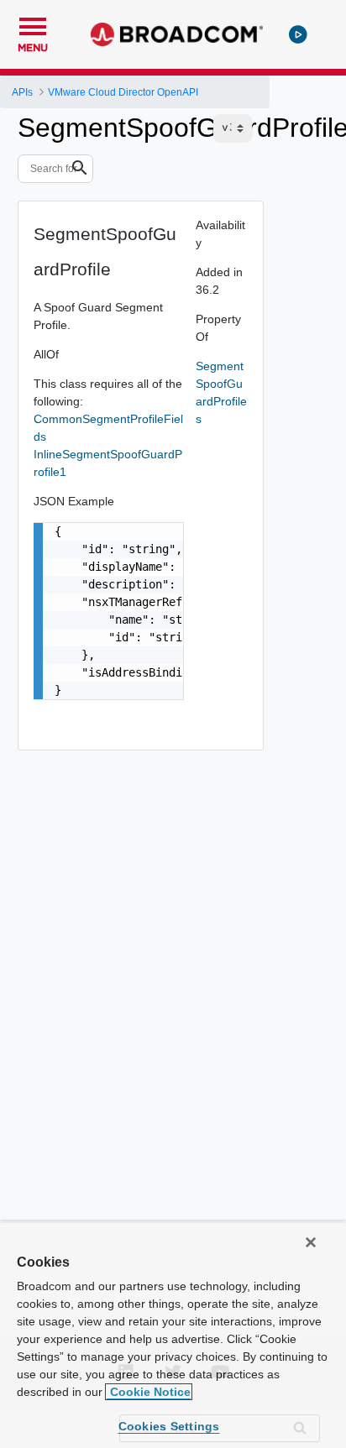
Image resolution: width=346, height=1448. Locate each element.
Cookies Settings (169, 1426)
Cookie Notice (149, 1391)
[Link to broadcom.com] (177, 34)
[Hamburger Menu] (32, 24)
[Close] (311, 1242)
